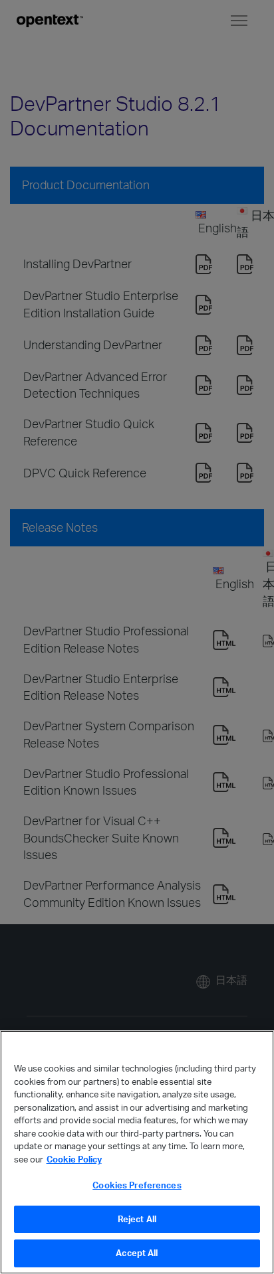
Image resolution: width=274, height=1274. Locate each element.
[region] (137, 1152)
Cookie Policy (74, 1159)
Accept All (137, 1252)
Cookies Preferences (136, 1185)
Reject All (137, 1219)
